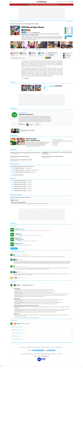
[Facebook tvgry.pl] (54, 350)
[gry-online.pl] (41, 2)
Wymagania (29, 23)
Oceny (22, 23)
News (16, 23)
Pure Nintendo (41, 336)
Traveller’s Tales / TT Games (52, 52)
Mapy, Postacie (55, 143)
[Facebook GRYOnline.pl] (33, 350)
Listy (40, 4)
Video (55, 4)
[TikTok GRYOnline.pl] (38, 350)
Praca (55, 353)
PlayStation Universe (41, 327)
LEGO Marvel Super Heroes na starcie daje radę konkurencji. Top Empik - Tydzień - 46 (25, 153)
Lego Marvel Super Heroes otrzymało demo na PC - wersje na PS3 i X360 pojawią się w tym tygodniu (57, 153)
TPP (27, 33)
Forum (58, 4)
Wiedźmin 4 (53, 347)
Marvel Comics (56, 33)
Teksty (19, 23)
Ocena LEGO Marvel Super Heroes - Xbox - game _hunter (41, 267)
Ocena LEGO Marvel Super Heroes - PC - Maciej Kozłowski (41, 256)
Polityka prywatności (37, 353)
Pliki (25, 23)
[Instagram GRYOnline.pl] (35, 350)
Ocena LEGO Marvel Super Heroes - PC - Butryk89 (41, 278)
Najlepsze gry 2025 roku (45, 347)
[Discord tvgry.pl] (53, 350)
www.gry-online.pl (13, 21)
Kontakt (58, 353)
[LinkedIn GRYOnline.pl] (41, 350)
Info (11, 23)
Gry (34, 4)
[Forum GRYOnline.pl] (43, 350)
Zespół (52, 353)
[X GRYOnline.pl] (36, 350)
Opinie (48, 4)
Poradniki (51, 4)
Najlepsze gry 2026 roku (36, 347)
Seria (33, 23)
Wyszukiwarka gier (70, 21)
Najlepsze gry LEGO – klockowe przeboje (41, 130)
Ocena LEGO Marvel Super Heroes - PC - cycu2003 (41, 273)
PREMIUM (26, 4)
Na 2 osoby (48, 33)
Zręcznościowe (21, 21)
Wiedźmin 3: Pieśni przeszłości (26, 347)
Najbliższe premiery (58, 347)
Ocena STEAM (41, 239)
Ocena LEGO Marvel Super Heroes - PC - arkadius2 (41, 261)
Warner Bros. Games (51, 54)
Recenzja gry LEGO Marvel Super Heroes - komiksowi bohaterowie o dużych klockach (41, 117)
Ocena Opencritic (41, 244)
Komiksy (32, 33)
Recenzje (44, 4)
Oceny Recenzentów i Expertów (41, 230)
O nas (21, 353)
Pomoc (61, 353)
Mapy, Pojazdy (55, 145)
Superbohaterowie (37, 33)
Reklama (49, 353)
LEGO (29, 33)
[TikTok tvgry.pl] (49, 350)
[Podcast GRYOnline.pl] (40, 350)
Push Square (41, 330)
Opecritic (41, 324)
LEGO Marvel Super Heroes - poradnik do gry (41, 142)
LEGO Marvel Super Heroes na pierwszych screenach (25, 157)
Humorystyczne (42, 33)
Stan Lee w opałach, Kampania (58, 139)
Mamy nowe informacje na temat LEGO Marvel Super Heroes (57, 157)
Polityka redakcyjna (30, 353)
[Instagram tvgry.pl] (51, 350)
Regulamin (24, 353)
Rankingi (37, 4)
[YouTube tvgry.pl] (48, 350)
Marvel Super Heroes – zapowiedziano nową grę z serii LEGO (25, 160)
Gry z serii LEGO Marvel (41, 88)
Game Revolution (41, 339)
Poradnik (36, 23)
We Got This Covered (41, 333)
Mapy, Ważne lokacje (56, 142)
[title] (41, 285)
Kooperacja (52, 33)
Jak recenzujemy (14, 124)
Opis (13, 23)
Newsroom (31, 4)
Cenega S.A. (52, 55)
